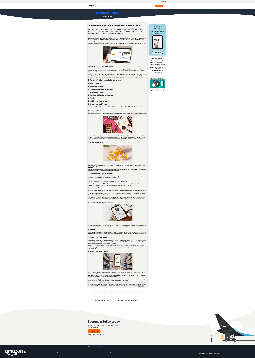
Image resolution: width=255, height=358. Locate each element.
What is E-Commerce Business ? (157, 72)
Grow (106, 6)
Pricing (112, 6)
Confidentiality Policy (84, 352)
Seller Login (163, 1)
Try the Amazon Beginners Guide (100, 300)
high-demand (135, 43)
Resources (120, 6)
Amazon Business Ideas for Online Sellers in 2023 (157, 65)
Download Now (157, 52)
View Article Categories (156, 90)
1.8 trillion (137, 137)
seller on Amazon (141, 285)
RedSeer (126, 272)
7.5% (114, 190)
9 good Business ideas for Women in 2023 (157, 62)
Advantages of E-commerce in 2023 (157, 60)
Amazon (110, 44)
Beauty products (91, 113)
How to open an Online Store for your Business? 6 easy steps (157, 68)
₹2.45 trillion (93, 115)
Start (100, 6)
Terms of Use (110, 352)
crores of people (139, 74)
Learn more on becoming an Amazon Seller (128, 300)
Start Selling (159, 6)
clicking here (125, 280)
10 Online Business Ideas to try (157, 70)
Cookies (135, 352)
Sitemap (58, 352)
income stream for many (133, 38)
